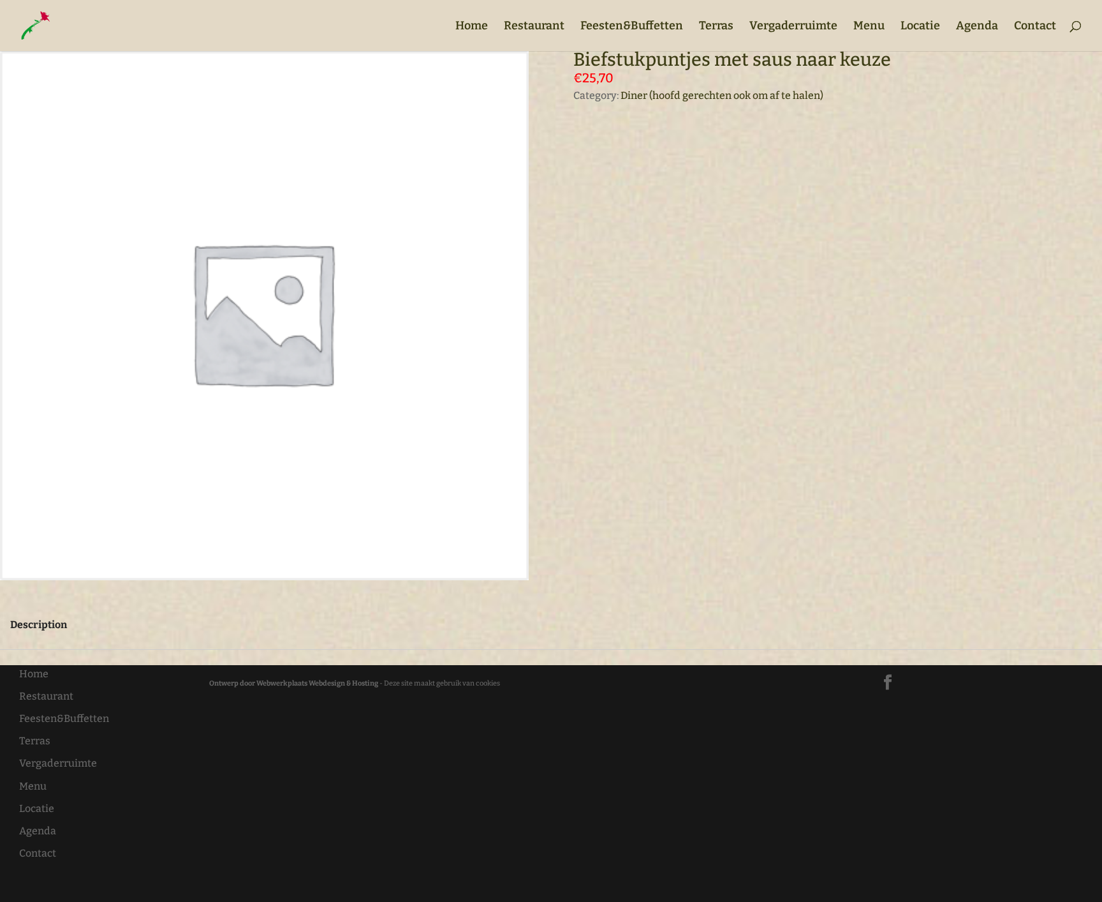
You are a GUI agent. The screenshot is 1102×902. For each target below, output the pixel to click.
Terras (716, 27)
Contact (1035, 27)
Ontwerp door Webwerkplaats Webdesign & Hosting (293, 683)
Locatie (920, 27)
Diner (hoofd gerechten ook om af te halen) (722, 95)
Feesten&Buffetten (631, 27)
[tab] (38, 625)
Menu (869, 27)
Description (38, 625)
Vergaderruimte (793, 27)
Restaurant (534, 27)
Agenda (977, 27)
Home (471, 27)
